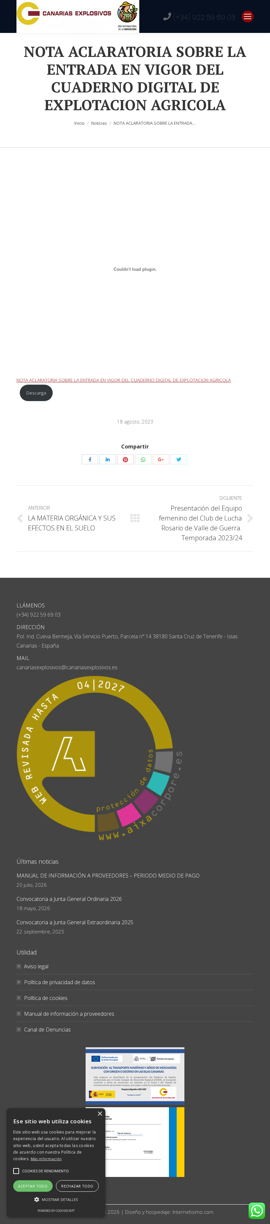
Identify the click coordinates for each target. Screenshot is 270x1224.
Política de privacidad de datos (59, 982)
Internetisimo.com (193, 1212)
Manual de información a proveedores (69, 1013)
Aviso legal (36, 966)
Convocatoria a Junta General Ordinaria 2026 (69, 899)
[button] (16, 1171)
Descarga (36, 393)
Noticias (99, 123)
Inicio (79, 123)
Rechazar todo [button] (77, 1186)
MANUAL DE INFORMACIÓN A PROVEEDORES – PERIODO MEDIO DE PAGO (108, 875)
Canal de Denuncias (47, 1029)
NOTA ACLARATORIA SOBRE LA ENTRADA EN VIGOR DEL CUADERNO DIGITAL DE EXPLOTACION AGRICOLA (123, 380)
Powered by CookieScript (56, 1211)
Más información (46, 1158)
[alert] (56, 1162)
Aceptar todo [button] (32, 1186)
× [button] (99, 1113)
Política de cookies (46, 998)
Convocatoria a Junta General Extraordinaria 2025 (74, 922)
